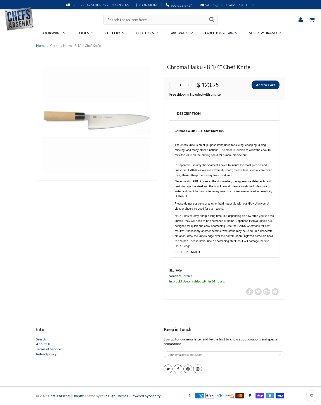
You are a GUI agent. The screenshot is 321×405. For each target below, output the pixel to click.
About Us (43, 344)
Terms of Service (48, 349)
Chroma (186, 276)
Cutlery (112, 33)
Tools (83, 33)
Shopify (78, 396)
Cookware (50, 33)
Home (40, 45)
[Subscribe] (279, 354)
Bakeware (179, 33)
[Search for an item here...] (211, 19)
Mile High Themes (114, 396)
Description (189, 113)
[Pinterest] (187, 369)
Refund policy (46, 354)
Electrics (145, 33)
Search (41, 339)
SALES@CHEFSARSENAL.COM (230, 5)
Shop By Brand (263, 33)
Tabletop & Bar (218, 33)
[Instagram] (197, 369)
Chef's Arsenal (59, 396)
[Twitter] (168, 369)
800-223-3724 (181, 5)
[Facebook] (178, 369)
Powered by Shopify (145, 396)
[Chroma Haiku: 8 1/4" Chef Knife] (96, 120)
